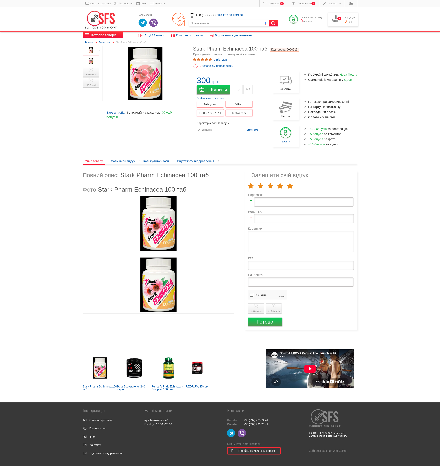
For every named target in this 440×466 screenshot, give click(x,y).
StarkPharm (252, 130)
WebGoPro (339, 450)
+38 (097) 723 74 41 (256, 420)
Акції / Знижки (154, 35)
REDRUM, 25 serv (197, 386)
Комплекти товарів (189, 35)
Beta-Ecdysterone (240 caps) (131, 388)
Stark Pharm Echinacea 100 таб (100, 388)
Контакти (159, 3)
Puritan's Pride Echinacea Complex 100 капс (167, 388)
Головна (89, 42)
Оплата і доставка (100, 3)
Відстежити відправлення (233, 35)
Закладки (275, 3)
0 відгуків (220, 59)
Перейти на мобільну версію (256, 450)
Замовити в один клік (212, 98)
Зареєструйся (116, 112)
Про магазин (125, 3)
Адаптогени (104, 42)
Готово (265, 322)
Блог (144, 3)
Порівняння (305, 3)
